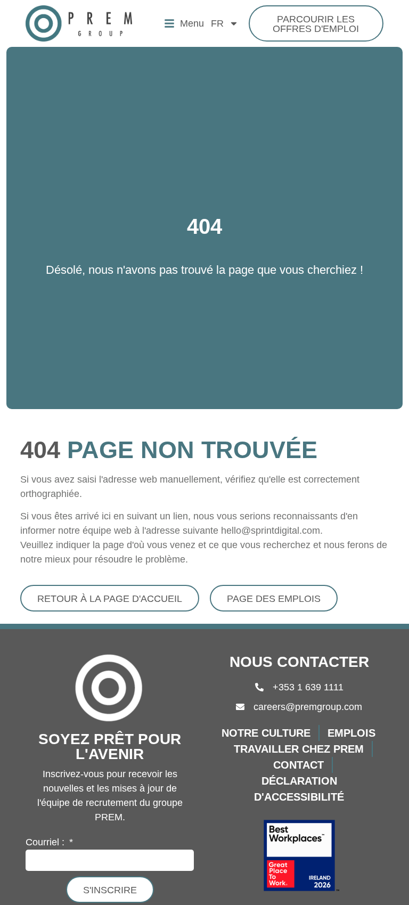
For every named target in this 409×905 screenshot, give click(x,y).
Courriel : (46, 842)
